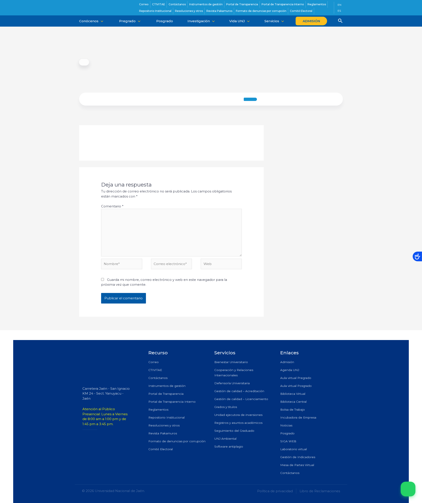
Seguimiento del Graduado (234, 430)
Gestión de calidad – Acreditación (239, 391)
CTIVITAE (155, 370)
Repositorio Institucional (166, 417)
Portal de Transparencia (166, 393)
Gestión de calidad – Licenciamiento (241, 399)
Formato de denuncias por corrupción (177, 441)
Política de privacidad (275, 491)
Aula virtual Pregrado (295, 378)
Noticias (286, 425)
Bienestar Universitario (231, 362)
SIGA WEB (288, 441)
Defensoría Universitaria (232, 383)
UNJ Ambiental (225, 438)
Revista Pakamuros (162, 433)
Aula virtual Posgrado (296, 386)
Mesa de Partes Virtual (297, 465)
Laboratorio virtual (293, 449)
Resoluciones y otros (164, 425)
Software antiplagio (228, 446)
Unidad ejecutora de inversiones (238, 415)
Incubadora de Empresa (298, 417)
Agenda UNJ (289, 370)
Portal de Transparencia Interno (172, 401)
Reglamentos (158, 409)
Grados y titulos (225, 407)
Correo (153, 362)
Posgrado (287, 433)
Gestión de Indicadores (297, 457)
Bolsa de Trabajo (292, 409)
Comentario (112, 206)
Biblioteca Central (293, 401)
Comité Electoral (160, 449)
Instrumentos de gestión (167, 386)
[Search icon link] (340, 21)
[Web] (221, 265)
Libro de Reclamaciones (320, 491)
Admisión (287, 362)
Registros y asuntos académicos (238, 422)
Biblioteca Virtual (292, 393)
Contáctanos (157, 378)
